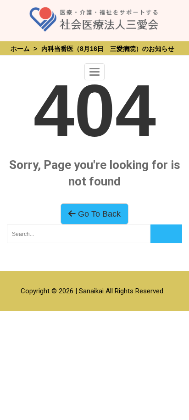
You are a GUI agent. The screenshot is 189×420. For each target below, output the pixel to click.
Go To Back (98, 213)
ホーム (20, 48)
